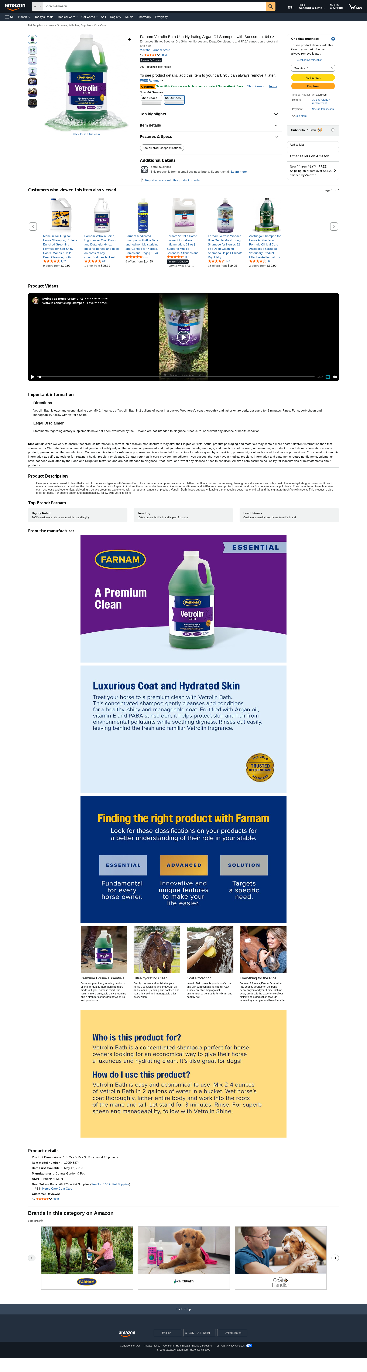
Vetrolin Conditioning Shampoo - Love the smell (75, 303)
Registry (115, 16)
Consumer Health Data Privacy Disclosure (187, 1345)
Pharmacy (144, 16)
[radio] (32, 39)
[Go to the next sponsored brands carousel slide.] (335, 1258)
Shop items (254, 86)
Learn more (239, 171)
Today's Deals (44, 16)
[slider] (176, 376)
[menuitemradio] (328, 377)
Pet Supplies (35, 25)
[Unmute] (335, 377)
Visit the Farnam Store (155, 50)
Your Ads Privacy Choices (230, 1345)
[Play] (31, 377)
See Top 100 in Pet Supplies (110, 1184)
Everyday (161, 16)
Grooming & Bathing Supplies (74, 25)
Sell (103, 16)
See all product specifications (162, 147)
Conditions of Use (130, 1345)
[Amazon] (15, 6)
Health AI (24, 16)
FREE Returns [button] (150, 80)
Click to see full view (86, 134)
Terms (273, 86)
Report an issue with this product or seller (173, 180)
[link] (60, 246)
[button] (9, 17)
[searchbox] (154, 6)
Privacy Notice (152, 1345)
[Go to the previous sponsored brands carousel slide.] (31, 1258)
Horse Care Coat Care (57, 1188)
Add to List (297, 144)
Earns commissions (96, 298)
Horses (50, 25)
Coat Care (100, 25)
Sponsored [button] (34, 1220)
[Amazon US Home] (127, 1334)
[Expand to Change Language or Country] (178, 1333)
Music (129, 16)
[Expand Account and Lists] (324, 8)
